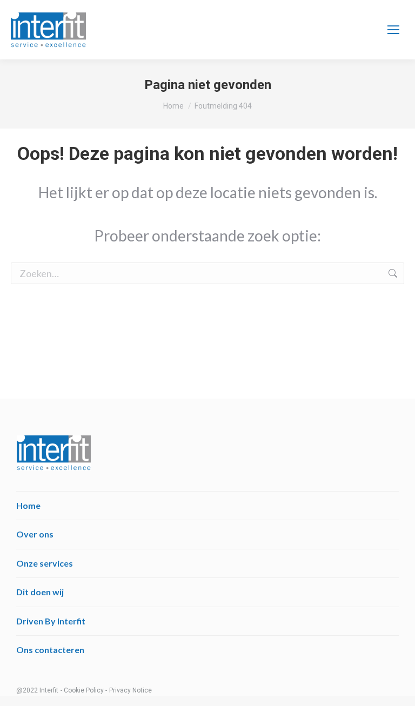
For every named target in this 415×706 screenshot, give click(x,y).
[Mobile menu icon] (393, 30)
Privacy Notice (130, 690)
